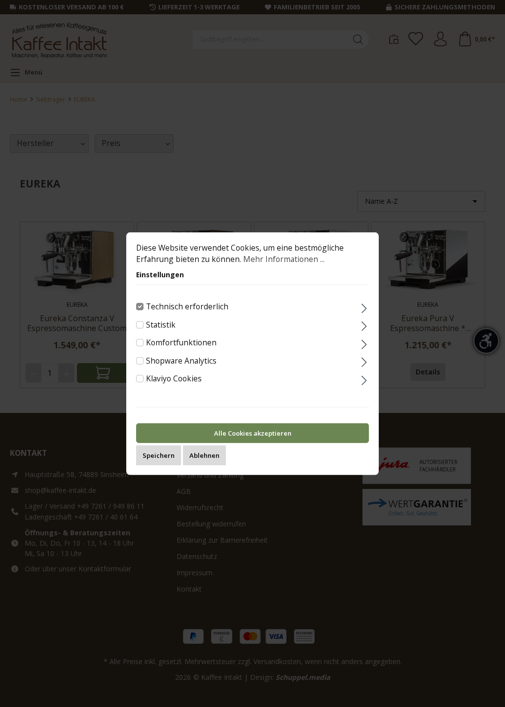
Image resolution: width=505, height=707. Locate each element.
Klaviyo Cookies (174, 378)
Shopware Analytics (181, 360)
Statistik (161, 324)
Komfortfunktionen (181, 342)
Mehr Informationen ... (284, 259)
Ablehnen (204, 455)
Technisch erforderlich (187, 306)
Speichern (159, 455)
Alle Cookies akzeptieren (252, 433)
